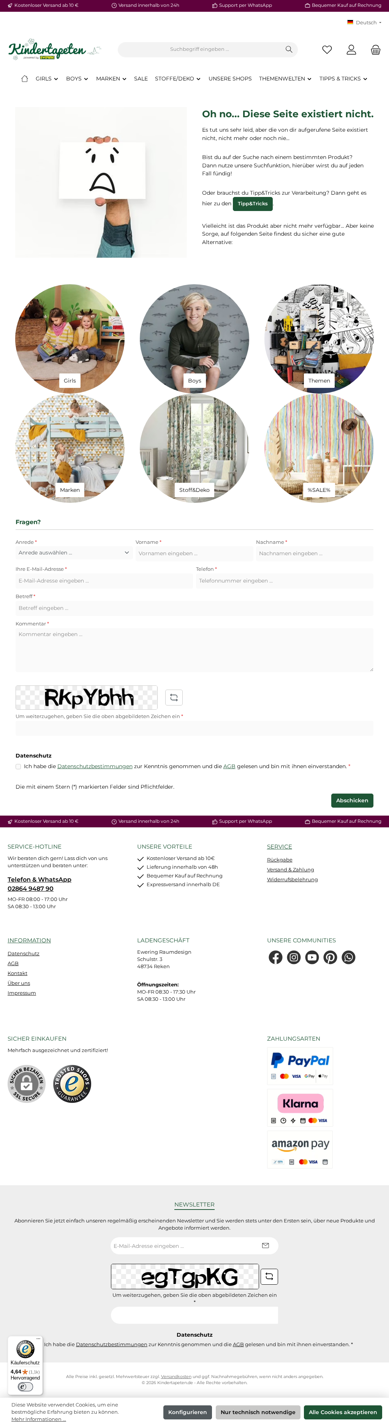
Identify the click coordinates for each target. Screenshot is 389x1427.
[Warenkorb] (373, 49)
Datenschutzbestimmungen (95, 766)
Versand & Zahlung (290, 870)
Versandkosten (176, 1376)
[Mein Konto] (351, 49)
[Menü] (38, 1340)
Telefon (206, 569)
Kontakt (17, 973)
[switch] (25, 1386)
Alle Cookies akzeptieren (343, 1412)
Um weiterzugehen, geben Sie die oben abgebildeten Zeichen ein (99, 716)
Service (279, 846)
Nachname (271, 542)
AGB (229, 766)
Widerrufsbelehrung (292, 879)
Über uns (19, 983)
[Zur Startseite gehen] (55, 49)
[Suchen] (289, 49)
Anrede (26, 542)
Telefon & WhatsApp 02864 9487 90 (39, 884)
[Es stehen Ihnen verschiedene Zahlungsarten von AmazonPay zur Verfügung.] (300, 1150)
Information (29, 940)
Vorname (148, 542)
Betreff (25, 596)
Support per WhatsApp (245, 5)
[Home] (24, 78)
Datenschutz (24, 953)
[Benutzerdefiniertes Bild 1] (72, 1084)
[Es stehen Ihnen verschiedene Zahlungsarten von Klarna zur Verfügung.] (300, 1108)
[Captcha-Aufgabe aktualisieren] (174, 698)
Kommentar (32, 624)
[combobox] (199, 49)
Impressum (22, 993)
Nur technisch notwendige (258, 1412)
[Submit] (265, 1245)
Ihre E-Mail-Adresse (41, 569)
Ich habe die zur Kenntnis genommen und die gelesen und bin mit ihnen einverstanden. (187, 766)
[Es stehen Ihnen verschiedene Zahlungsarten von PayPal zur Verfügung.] (300, 1066)
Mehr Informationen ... (38, 1419)
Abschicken (352, 800)
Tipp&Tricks (253, 203)
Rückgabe (280, 860)
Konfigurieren (187, 1412)
